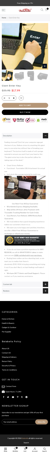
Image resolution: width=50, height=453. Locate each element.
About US (5, 348)
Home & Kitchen (8, 319)
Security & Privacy (9, 365)
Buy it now (25, 112)
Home (4, 18)
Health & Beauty (8, 323)
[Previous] (5, 46)
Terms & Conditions (9, 370)
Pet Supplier (6, 332)
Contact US (6, 353)
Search (26, 443)
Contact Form (11, 386)
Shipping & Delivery (9, 357)
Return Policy (7, 361)
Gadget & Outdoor (9, 327)
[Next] (44, 46)
